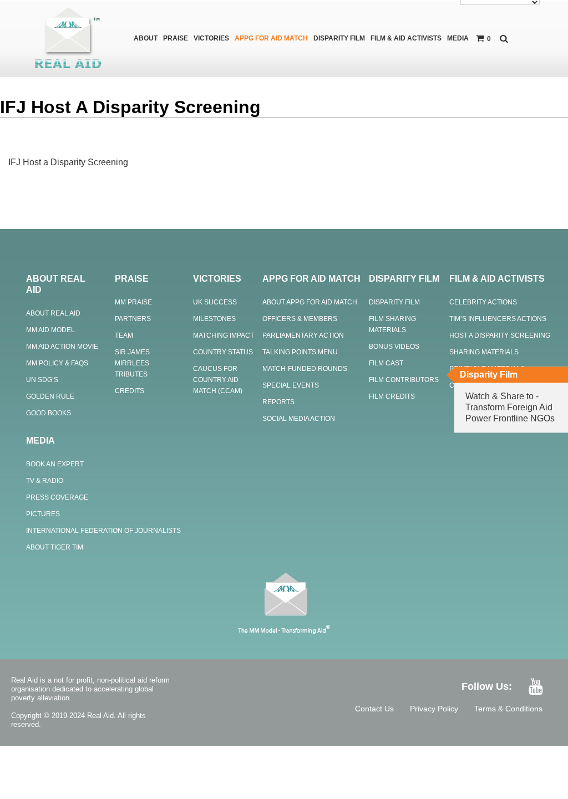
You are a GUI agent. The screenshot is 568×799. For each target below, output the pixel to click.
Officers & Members (299, 319)
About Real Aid (53, 313)
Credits (129, 391)
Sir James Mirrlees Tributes (132, 363)
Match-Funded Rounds (304, 369)
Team (124, 335)
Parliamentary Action (303, 335)
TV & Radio (44, 481)
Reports (278, 402)
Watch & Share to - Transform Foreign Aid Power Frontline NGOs (510, 407)
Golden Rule (50, 396)
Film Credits (392, 396)
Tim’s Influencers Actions (497, 319)
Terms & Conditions (508, 708)
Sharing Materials (484, 352)
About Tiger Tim (54, 547)
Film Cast (386, 363)
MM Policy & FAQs (57, 363)
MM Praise (133, 302)
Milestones (214, 319)
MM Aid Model (50, 330)
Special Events (290, 385)
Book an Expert (55, 464)
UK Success (215, 302)
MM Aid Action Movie (62, 346)
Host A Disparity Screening (499, 335)
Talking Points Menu (300, 352)
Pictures (43, 514)
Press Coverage (57, 497)
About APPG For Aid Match (309, 302)
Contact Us (374, 708)
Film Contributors (404, 380)
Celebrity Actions (483, 302)
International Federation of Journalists (103, 531)
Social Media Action (298, 419)
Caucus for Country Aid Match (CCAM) (217, 380)
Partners (133, 319)
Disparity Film (394, 302)
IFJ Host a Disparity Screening (68, 162)
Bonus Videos (394, 346)
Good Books (48, 413)
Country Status (223, 352)
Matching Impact (223, 335)
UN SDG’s (42, 380)
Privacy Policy (434, 708)
